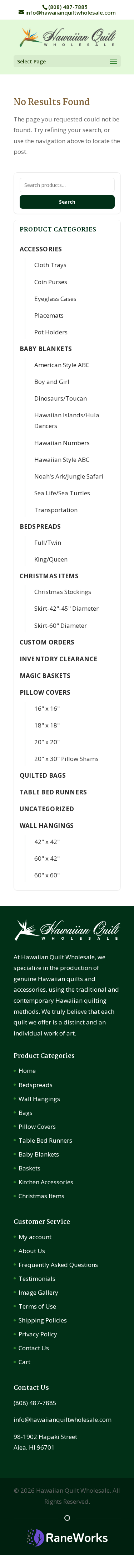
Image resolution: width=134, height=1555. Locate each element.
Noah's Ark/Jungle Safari (68, 476)
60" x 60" (47, 875)
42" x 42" (47, 841)
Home (27, 1070)
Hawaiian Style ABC (61, 459)
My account (35, 1237)
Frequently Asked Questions (58, 1265)
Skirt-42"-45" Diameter (66, 608)
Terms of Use (37, 1306)
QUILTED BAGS (43, 775)
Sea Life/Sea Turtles (62, 493)
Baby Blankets (39, 1154)
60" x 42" (47, 858)
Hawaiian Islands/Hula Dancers (66, 420)
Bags (26, 1112)
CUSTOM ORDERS (47, 642)
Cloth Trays (50, 265)
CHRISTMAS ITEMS (49, 576)
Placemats (49, 315)
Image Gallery (38, 1292)
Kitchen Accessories (46, 1182)
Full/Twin (47, 542)
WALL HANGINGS (47, 825)
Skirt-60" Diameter (60, 625)
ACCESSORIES (41, 249)
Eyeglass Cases (55, 298)
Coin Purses (50, 282)
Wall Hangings (39, 1099)
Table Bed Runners (53, 792)
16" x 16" (47, 708)
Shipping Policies (43, 1320)
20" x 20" (47, 742)
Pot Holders (51, 332)
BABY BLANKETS (46, 349)
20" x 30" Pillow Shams (66, 759)
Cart (24, 1362)
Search (67, 202)
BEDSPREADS (40, 526)
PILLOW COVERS (45, 692)
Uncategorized (47, 809)
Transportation (56, 510)
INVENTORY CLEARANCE (59, 659)
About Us (32, 1251)
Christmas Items (41, 1196)
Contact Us (34, 1348)
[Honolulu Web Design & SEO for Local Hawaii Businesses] (67, 1544)
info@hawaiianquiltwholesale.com (62, 1419)
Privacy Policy (38, 1334)
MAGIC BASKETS (45, 676)
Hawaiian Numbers (62, 443)
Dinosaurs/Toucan (60, 398)
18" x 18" (47, 725)
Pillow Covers (37, 1126)
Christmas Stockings (62, 592)
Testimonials (37, 1278)
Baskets (29, 1168)
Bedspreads (36, 1085)
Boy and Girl (51, 381)
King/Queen (51, 559)
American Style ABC (61, 365)
